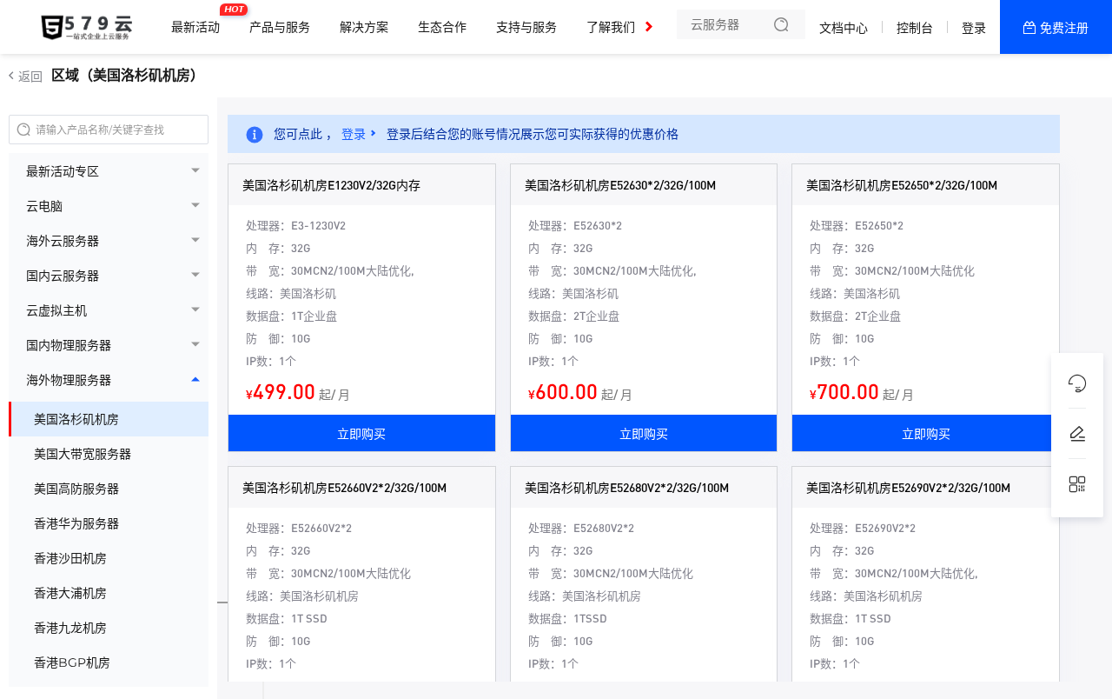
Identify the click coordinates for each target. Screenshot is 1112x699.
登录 (974, 28)
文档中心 (843, 28)
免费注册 (1064, 28)
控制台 (915, 28)
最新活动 (199, 20)
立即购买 (361, 433)
